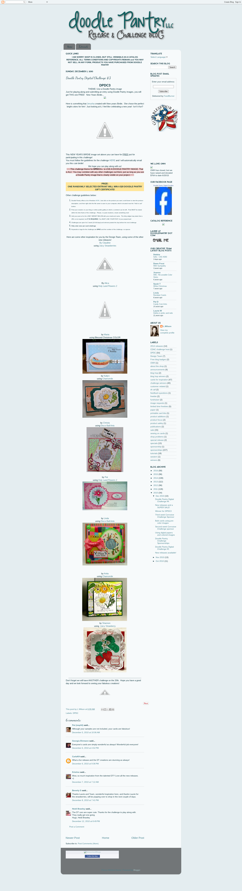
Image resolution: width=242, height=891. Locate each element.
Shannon (106, 623)
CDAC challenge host (159, 349)
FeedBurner (169, 96)
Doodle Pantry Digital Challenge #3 (164, 548)
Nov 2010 (160, 557)
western (153, 457)
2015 (156, 474)
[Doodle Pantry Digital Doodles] (163, 214)
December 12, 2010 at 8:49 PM (86, 821)
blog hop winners (158, 376)
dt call (153, 390)
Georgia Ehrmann (80, 741)
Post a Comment (76, 827)
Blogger (136, 870)
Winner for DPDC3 (163, 511)
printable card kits (158, 413)
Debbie (156, 255)
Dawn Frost (158, 264)
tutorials (153, 453)
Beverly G (76, 790)
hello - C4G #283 (160, 257)
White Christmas (160, 286)
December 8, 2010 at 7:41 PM (85, 800)
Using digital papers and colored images (165, 534)
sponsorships (156, 450)
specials (154, 443)
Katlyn (107, 376)
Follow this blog (92, 856)
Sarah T (157, 284)
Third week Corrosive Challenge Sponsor (164, 516)
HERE (112, 160)
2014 (156, 478)
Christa (106, 423)
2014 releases (156, 346)
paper (153, 410)
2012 (156, 485)
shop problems (157, 437)
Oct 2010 (160, 561)
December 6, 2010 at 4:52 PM (85, 748)
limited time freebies (159, 406)
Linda (106, 518)
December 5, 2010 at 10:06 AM (86, 732)
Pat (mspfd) (77, 725)
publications (155, 427)
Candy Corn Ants (160, 304)
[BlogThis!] (105, 709)
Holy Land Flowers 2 (107, 286)
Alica (106, 283)
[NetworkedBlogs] (92, 852)
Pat (106, 477)
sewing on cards (157, 433)
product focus (156, 420)
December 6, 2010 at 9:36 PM (85, 764)
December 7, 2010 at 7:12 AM (85, 782)
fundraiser (154, 400)
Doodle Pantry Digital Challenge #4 (164, 500)
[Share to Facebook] (110, 709)
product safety (156, 423)
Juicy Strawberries (107, 246)
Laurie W (157, 311)
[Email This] (102, 709)
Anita (106, 573)
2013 (156, 482)
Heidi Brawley (78, 809)
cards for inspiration (159, 380)
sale (152, 430)
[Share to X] (107, 709)
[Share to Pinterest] (113, 709)
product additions (158, 417)
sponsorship (155, 447)
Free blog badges (158, 360)
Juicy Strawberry (108, 626)
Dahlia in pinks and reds (163, 313)
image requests (157, 403)
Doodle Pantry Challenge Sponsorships (162, 541)
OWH (152, 363)
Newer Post (73, 837)
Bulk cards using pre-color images (164, 522)
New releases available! (165, 553)
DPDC (75, 713)
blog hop (154, 373)
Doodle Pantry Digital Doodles (163, 185)
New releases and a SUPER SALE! (164, 506)
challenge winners (158, 383)
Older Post (137, 837)
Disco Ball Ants (108, 425)
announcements (157, 370)
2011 (155, 489)
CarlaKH (76, 757)
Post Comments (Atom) (88, 844)
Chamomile (107, 379)
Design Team (156, 356)
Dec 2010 (160, 496)
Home (69, 46)
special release (157, 440)
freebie (153, 396)
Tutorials (83, 46)
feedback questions (159, 393)
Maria (106, 334)
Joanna (156, 273)
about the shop (157, 366)
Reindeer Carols (159, 295)
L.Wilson (167, 326)
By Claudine (104, 243)
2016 (156, 471)
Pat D (155, 302)
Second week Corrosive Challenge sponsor (165, 528)
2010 (156, 493)
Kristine (76, 772)
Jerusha (90, 104)
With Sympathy (159, 266)
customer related (157, 386)
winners (153, 460)
